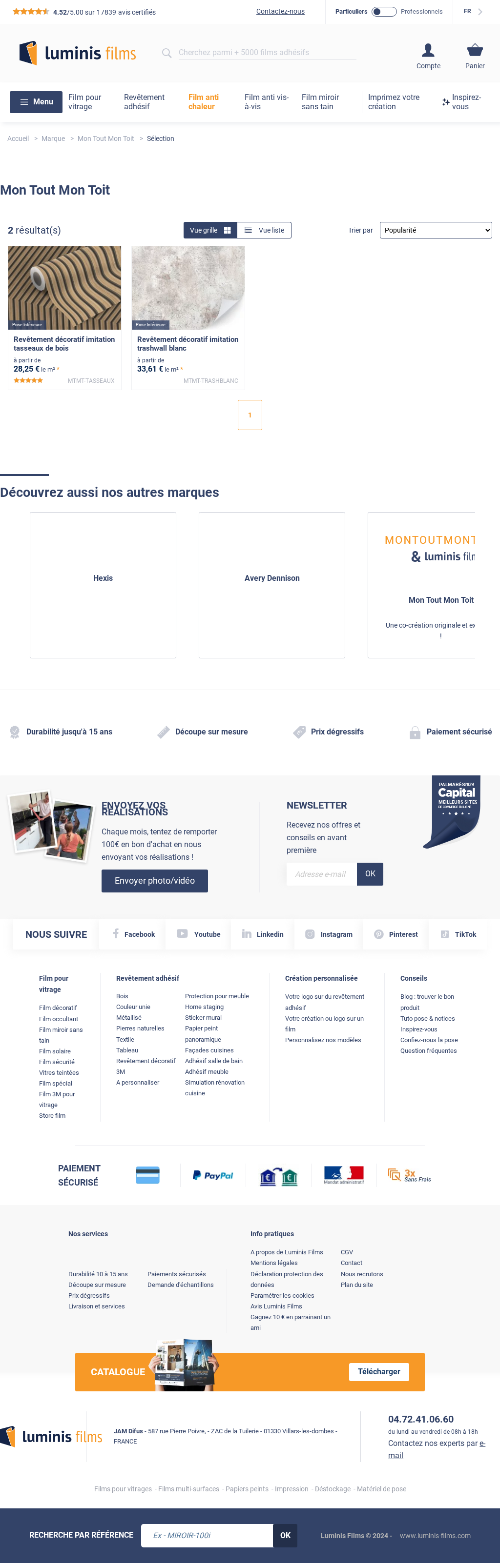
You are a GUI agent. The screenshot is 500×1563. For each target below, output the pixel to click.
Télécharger (379, 1371)
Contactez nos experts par (436, 1450)
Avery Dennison (272, 578)
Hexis (103, 578)
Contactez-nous (280, 11)
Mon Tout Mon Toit (441, 600)
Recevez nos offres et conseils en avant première (323, 837)
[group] (103, 585)
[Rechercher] (166, 53)
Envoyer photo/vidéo (155, 880)
